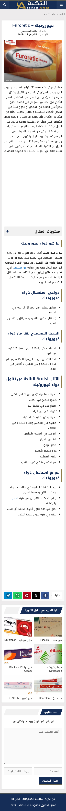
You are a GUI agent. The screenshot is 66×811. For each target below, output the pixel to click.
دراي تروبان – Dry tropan (18, 640)
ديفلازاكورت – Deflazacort (54, 669)
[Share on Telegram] (8, 595)
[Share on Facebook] (45, 595)
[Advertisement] (33, 191)
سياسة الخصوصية (32, 798)
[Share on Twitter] (36, 595)
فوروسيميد (19, 267)
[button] (4, 5)
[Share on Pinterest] (27, 595)
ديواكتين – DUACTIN (20, 698)
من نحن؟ (50, 798)
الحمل (15, 498)
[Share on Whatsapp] (17, 595)
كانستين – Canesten (50, 698)
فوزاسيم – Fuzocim (51, 640)
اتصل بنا (16, 798)
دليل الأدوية (49, 14)
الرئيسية (61, 14)
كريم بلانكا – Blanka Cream (20, 669)
